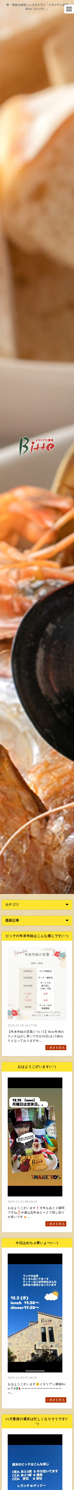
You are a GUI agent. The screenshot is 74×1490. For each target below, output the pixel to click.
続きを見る (57, 1047)
